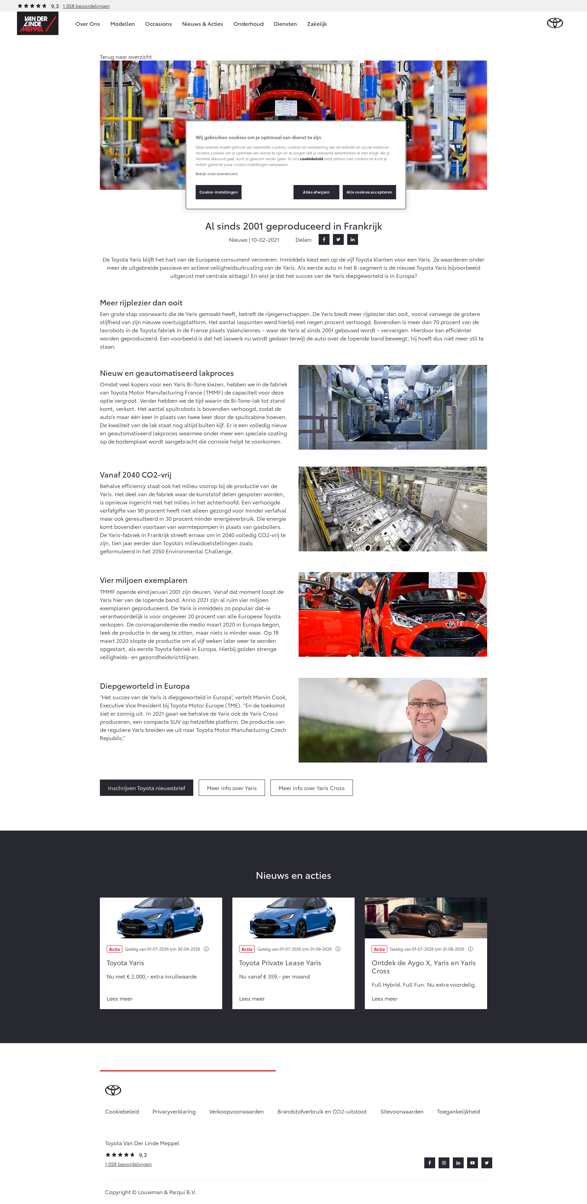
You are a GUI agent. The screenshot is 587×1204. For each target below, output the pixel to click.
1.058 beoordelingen (86, 5)
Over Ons (87, 23)
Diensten (285, 23)
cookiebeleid (311, 158)
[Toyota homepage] (555, 23)
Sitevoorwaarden (402, 1111)
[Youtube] (472, 1162)
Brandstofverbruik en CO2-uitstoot (322, 1111)
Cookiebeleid (122, 1111)
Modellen (122, 23)
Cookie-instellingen (218, 192)
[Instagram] (444, 1162)
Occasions (158, 23)
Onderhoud (248, 23)
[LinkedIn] (352, 239)
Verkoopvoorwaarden (236, 1111)
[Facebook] (324, 239)
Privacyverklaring (174, 1111)
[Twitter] (338, 239)
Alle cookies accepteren (369, 192)
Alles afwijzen (316, 192)
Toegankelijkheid (458, 1111)
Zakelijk (317, 23)
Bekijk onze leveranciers (216, 173)
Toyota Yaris (125, 962)
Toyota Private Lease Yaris (280, 962)
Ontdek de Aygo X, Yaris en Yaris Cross (424, 966)
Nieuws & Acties (202, 23)
